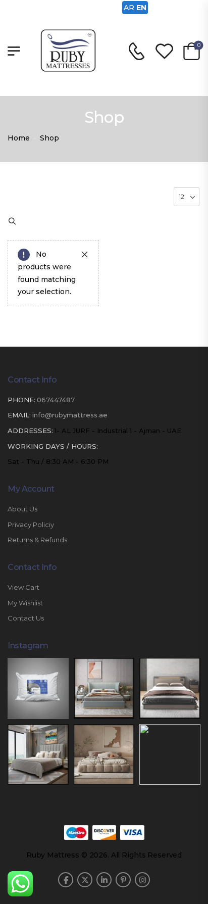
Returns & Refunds (37, 540)
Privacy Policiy (31, 525)
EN (141, 7)
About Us (22, 509)
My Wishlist (25, 603)
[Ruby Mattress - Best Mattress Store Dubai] (68, 50)
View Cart (23, 587)
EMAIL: (19, 415)
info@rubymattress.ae (70, 415)
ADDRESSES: (30, 430)
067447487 (56, 400)
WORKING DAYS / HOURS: (53, 446)
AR (129, 7)
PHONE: (21, 400)
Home (19, 137)
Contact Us (26, 618)
